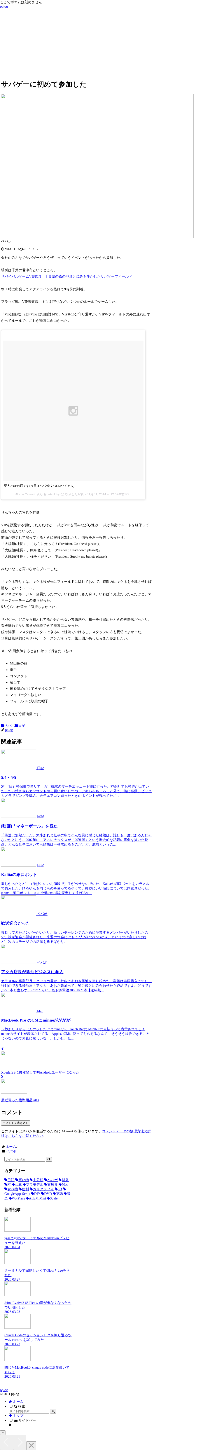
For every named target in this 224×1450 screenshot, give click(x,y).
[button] (49, 1159)
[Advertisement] (112, 44)
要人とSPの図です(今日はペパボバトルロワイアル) (39, 485)
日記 (21, 725)
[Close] (31, 1445)
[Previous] (6, 1442)
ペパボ (9, 725)
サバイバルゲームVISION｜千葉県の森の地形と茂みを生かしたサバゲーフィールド (66, 276)
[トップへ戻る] (2, 1432)
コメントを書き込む (15, 1122)
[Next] (19, 1442)
